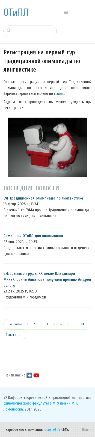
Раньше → (13, 335)
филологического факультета (27, 403)
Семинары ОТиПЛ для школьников (33, 235)
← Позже (15, 324)
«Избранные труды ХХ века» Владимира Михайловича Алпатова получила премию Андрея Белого (47, 279)
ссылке (59, 93)
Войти (87, 429)
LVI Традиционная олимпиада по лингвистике (43, 198)
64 (82, 324)
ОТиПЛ (16, 13)
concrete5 (52, 429)
